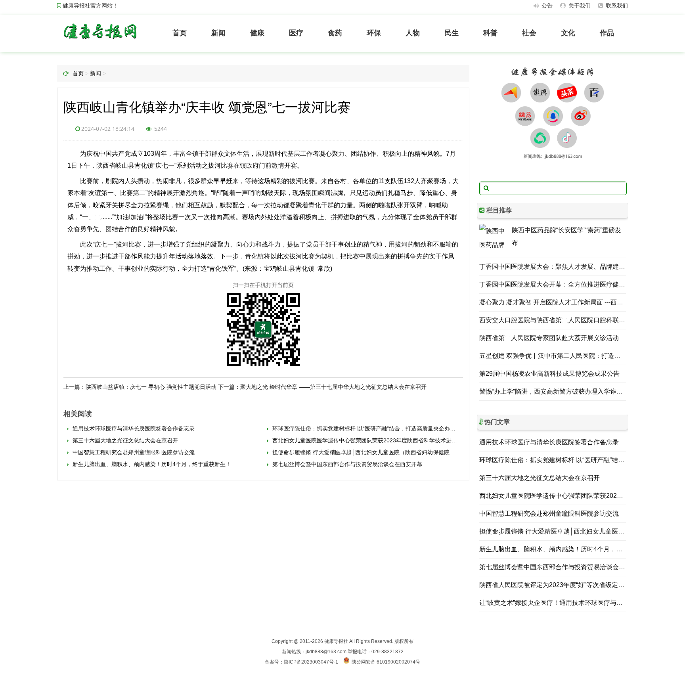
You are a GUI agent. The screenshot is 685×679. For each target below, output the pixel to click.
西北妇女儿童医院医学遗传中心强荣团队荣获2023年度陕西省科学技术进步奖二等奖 (375, 440)
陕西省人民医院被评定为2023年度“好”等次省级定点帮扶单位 (564, 584)
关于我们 (579, 5)
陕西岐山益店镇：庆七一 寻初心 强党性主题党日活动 (151, 387)
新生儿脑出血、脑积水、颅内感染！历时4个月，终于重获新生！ (151, 464)
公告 (546, 5)
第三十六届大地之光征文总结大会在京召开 (124, 440)
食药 (335, 33)
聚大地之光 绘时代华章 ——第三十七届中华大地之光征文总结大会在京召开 (333, 387)
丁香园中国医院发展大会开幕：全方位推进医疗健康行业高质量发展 (574, 284)
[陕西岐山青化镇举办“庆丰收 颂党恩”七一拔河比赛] (99, 40)
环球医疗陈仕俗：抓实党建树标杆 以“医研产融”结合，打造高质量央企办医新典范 (371, 428)
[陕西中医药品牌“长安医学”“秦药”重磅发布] (493, 238)
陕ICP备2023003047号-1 (311, 662)
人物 (413, 33)
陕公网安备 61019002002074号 (386, 662)
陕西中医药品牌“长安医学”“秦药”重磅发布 (566, 236)
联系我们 (616, 5)
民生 (451, 33)
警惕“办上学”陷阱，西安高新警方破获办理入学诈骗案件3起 (562, 391)
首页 (179, 33)
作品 (607, 33)
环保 (374, 33)
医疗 (296, 33)
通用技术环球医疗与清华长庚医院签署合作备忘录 (133, 428)
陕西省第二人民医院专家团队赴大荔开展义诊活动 (549, 338)
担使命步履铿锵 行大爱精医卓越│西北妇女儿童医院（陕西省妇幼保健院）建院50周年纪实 (383, 452)
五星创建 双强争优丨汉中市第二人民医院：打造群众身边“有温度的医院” (580, 355)
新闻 (218, 33)
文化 (568, 33)
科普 (490, 33)
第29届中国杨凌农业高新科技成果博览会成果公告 (549, 373)
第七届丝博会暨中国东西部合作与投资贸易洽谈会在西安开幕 (346, 464)
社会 (529, 33)
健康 (257, 33)
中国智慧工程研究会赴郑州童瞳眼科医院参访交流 (133, 452)
